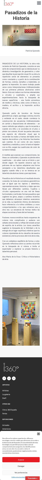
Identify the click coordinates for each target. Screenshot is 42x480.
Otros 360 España (9, 410)
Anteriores (6, 429)
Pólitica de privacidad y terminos (22, 477)
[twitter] (9, 378)
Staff (4, 398)
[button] (38, 434)
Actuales (5, 425)
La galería (6, 394)
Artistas (5, 390)
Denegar (21, 466)
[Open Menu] (39, 3)
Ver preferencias (21, 472)
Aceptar (21, 460)
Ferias (4, 413)
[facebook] (4, 378)
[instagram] (14, 378)
